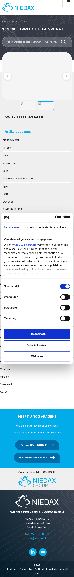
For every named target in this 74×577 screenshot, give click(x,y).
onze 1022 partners (24, 244)
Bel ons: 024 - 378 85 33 (33, 445)
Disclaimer (12, 569)
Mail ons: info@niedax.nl (33, 457)
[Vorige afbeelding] (7, 76)
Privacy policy (26, 569)
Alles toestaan (37, 333)
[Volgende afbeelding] (66, 76)
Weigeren (37, 356)
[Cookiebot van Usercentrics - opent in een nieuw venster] (55, 217)
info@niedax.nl (37, 538)
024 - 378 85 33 (39, 534)
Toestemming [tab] (12, 227)
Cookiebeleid (41, 569)
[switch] (65, 297)
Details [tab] (29, 227)
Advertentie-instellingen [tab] (53, 227)
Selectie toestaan (37, 345)
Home (4, 22)
